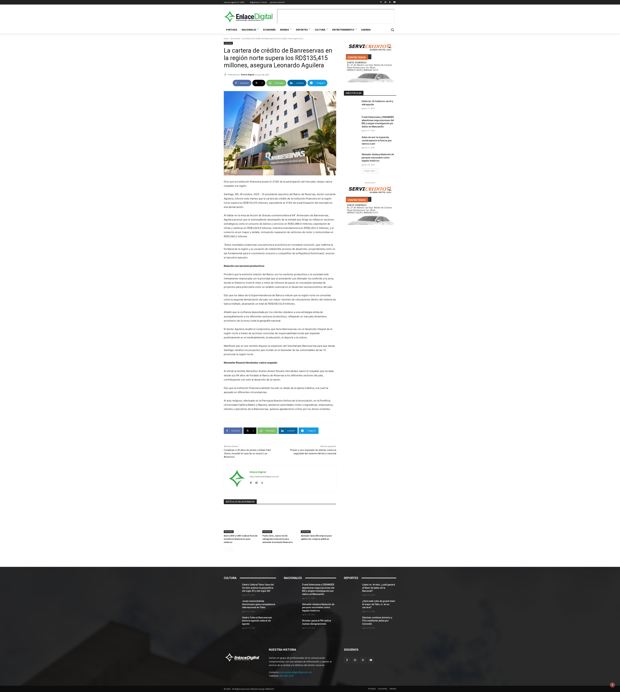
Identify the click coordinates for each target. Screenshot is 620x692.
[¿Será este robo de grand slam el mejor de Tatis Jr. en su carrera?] (352, 605)
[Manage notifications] (612, 684)
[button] (392, 30)
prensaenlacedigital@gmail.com (295, 672)
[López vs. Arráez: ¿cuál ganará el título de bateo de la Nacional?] (352, 588)
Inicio (226, 38)
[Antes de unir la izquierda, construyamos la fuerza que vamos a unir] (352, 141)
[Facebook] (381, 2)
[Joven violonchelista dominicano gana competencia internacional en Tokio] (231, 605)
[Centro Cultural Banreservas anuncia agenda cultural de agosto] (231, 621)
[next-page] (231, 549)
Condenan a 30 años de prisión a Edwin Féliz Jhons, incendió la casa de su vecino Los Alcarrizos (247, 453)
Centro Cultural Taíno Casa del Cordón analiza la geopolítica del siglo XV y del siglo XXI (258, 587)
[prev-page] (226, 549)
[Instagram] (385, 2)
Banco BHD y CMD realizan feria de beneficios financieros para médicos (241, 539)
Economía (235, 38)
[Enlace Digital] (249, 16)
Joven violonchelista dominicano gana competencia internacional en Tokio (258, 604)
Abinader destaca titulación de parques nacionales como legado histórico (378, 157)
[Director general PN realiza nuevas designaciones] (292, 624)
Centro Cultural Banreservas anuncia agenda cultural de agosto (257, 620)
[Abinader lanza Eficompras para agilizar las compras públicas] (318, 520)
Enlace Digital (247, 74)
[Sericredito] (370, 81)
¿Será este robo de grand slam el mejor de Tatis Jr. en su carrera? (378, 604)
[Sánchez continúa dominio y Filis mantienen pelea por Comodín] (352, 621)
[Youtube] (394, 2)
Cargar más (369, 170)
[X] (390, 2)
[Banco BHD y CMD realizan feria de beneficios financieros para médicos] (241, 520)
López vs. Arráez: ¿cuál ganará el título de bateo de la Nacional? (378, 587)
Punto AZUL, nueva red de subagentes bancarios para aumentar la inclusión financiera (277, 539)
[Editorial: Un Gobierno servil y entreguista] (352, 105)
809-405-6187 (286, 675)
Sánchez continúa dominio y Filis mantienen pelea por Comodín (377, 620)
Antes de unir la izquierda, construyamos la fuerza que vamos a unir (377, 140)
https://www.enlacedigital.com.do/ (264, 476)
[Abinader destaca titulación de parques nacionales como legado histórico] (352, 158)
